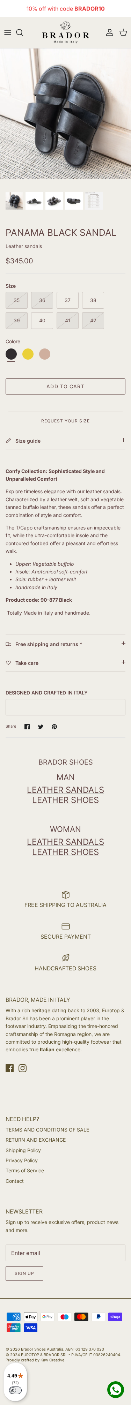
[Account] (108, 32)
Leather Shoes (65, 800)
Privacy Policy (22, 1160)
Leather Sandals (65, 790)
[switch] (15, 1390)
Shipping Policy (23, 1150)
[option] (65, 113)
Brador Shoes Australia (42, 1349)
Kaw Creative (52, 1360)
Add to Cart (65, 386)
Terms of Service (25, 1170)
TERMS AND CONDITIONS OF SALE (47, 1130)
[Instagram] (23, 1068)
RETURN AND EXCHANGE (36, 1140)
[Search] (23, 32)
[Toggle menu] (7, 32)
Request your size (65, 420)
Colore (13, 341)
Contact (15, 1181)
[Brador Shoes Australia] (65, 32)
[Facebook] (10, 1068)
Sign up (24, 1273)
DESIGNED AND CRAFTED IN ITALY (47, 693)
